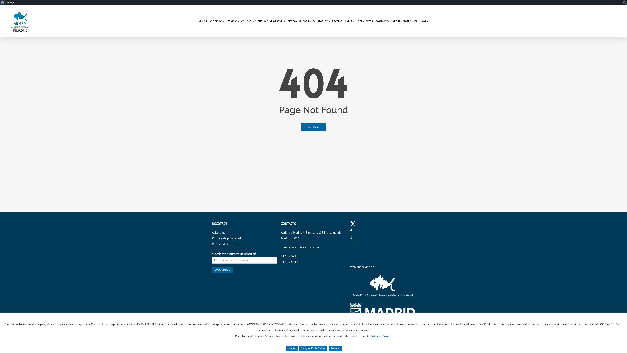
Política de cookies (224, 244)
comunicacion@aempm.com (300, 247)
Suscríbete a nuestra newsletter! (234, 254)
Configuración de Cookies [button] (313, 348)
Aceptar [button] (292, 348)
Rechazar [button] (335, 348)
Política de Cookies (381, 336)
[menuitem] (3, 2)
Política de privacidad (226, 238)
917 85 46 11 (289, 256)
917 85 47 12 (289, 262)
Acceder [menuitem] (11, 2)
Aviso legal (219, 233)
